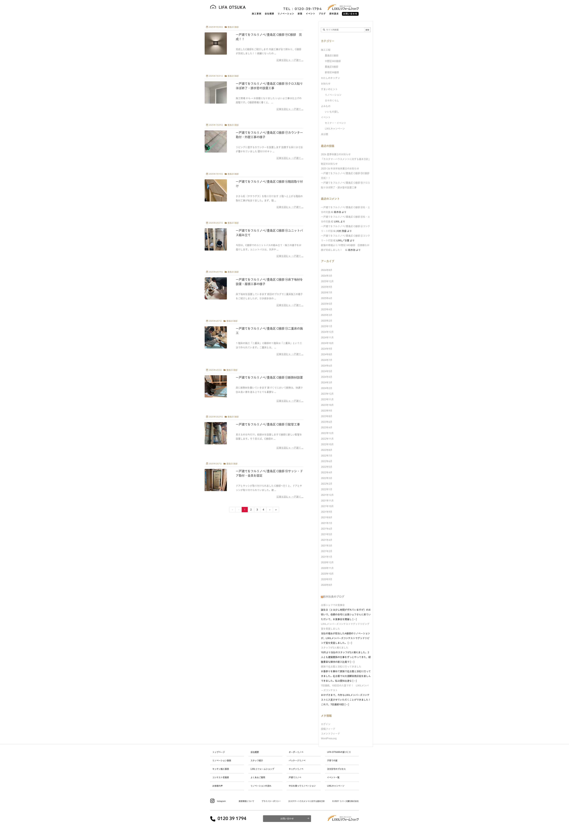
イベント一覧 (333, 777)
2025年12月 (327, 281)
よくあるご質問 (258, 777)
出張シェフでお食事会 (333, 605)
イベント (325, 117)
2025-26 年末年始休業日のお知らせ (340, 168)
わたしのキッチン (330, 78)
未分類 (324, 134)
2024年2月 (326, 388)
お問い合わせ (287, 818)
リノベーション (333, 95)
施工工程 (325, 50)
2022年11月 (327, 439)
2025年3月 (326, 315)
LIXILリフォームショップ (262, 769)
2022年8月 (326, 450)
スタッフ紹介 (257, 760)
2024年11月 (327, 337)
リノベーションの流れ (261, 786)
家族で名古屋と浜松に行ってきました (341, 666)
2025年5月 (326, 304)
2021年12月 (327, 495)
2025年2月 (326, 320)
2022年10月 (327, 444)
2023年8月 (326, 416)
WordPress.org (329, 738)
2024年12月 (327, 332)
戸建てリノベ (295, 777)
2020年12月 (327, 562)
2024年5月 (326, 371)
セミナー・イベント (335, 123)
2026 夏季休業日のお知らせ (336, 154)
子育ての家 (332, 760)
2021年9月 (326, 512)
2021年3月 (326, 545)
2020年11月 (327, 568)
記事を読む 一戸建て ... (289, 60)
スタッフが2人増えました (334, 647)
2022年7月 (326, 455)
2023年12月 (327, 394)
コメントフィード (330, 733)
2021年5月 (326, 534)
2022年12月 (327, 433)
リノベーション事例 (221, 760)
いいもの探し (332, 112)
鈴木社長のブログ (333, 596)
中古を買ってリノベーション (302, 786)
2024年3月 (326, 382)
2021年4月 (326, 540)
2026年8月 (326, 270)
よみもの (325, 106)
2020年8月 (326, 585)
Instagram (221, 801)
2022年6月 (326, 461)
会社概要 (255, 752)
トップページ (218, 752)
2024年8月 (326, 354)
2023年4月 (326, 427)
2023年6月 (326, 422)
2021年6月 (326, 528)
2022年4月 (326, 472)
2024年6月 (326, 365)
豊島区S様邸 (331, 67)
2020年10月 (327, 573)
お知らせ (325, 83)
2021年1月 (326, 557)
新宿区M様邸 (332, 72)
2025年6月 (326, 298)
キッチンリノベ (296, 769)
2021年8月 (326, 517)
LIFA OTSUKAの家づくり (339, 752)
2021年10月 (327, 506)
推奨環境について (246, 801)
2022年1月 (326, 489)
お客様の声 (217, 786)
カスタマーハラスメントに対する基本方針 (306, 801)
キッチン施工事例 (220, 769)
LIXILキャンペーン (335, 128)
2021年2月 (326, 551)
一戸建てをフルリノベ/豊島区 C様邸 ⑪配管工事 (268, 424)
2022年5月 (326, 467)
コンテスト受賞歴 (220, 777)
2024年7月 (326, 360)
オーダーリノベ (296, 752)
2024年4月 (326, 377)
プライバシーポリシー (271, 801)
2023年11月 (327, 399)
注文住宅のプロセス (336, 769)
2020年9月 (326, 579)
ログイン (325, 724)
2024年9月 (326, 349)
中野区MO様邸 (333, 61)
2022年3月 (326, 478)
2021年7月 (326, 523)
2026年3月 (326, 275)
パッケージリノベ (297, 760)
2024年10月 (327, 343)
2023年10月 (327, 405)
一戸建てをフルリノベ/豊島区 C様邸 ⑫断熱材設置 (269, 377)
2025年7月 (326, 292)
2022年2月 (326, 484)
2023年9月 (326, 410)
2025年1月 (326, 326)
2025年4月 (326, 309)
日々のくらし (332, 100)
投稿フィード (328, 729)
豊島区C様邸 (233, 27)
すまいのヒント (329, 89)
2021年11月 (327, 500)
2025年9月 (326, 287)
